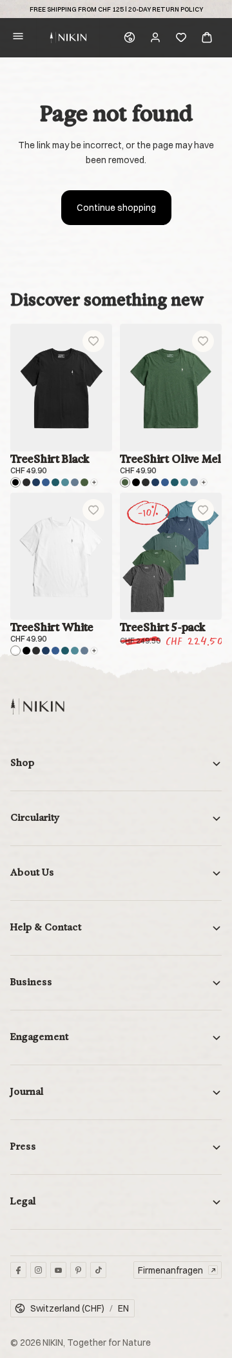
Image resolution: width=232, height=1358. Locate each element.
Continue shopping (116, 207)
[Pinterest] (78, 1270)
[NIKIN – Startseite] (37, 706)
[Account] (155, 37)
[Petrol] (55, 482)
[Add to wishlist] (93, 341)
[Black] (15, 482)
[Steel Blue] (75, 482)
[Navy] (36, 482)
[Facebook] (18, 1270)
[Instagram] (38, 1270)
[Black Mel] (26, 482)
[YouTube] (58, 1270)
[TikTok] (98, 1270)
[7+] (94, 482)
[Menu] (18, 37)
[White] (15, 650)
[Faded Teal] (65, 482)
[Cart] (207, 37)
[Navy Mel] (46, 482)
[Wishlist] (181, 37)
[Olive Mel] (84, 482)
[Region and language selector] (129, 37)
